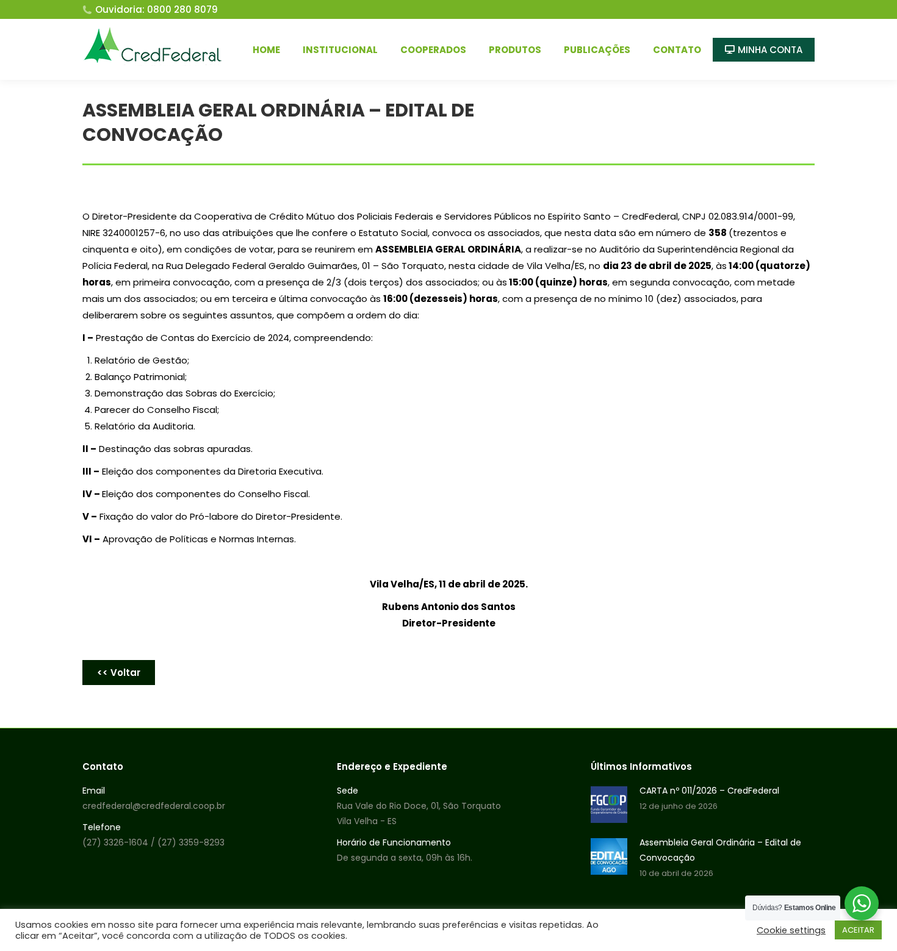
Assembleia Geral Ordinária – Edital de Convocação (720, 850)
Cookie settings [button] (791, 930)
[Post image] (609, 804)
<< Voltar (118, 672)
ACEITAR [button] (858, 930)
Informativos (784, 115)
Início (737, 115)
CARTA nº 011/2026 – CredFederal (709, 790)
